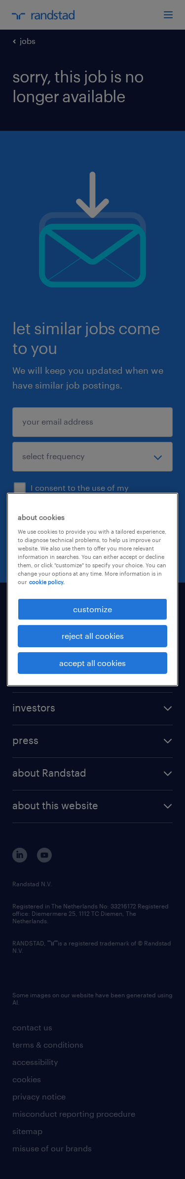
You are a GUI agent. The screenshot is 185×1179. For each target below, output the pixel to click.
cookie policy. (47, 582)
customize (92, 609)
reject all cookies (93, 635)
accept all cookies (92, 663)
